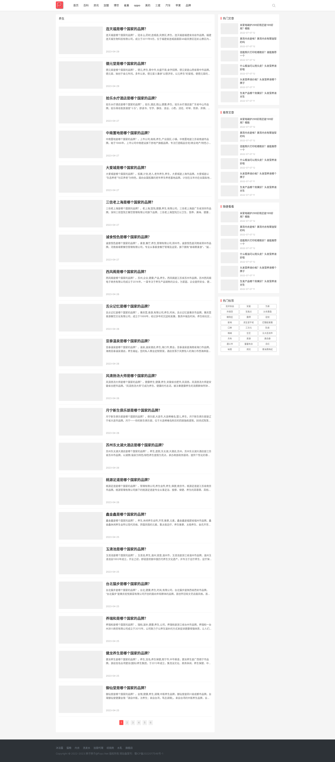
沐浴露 (59, 747)
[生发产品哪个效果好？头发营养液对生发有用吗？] (229, 93)
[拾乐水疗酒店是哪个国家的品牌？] (81, 109)
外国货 (230, 311)
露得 (249, 317)
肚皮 (267, 327)
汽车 (168, 5)
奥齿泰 (267, 338)
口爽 (230, 327)
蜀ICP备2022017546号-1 (148, 753)
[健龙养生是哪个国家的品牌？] (81, 664)
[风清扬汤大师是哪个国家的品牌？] (81, 387)
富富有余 (248, 344)
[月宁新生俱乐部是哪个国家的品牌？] (81, 422)
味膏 (230, 349)
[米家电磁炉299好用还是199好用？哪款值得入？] (229, 25)
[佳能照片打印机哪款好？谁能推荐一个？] (229, 52)
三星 (158, 5)
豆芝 (249, 333)
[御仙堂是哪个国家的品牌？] (81, 699)
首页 (76, 5)
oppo (137, 5)
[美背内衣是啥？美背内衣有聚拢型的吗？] (229, 39)
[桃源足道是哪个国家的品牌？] (81, 491)
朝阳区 (230, 317)
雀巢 (126, 5)
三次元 (248, 327)
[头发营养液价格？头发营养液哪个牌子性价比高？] (229, 79)
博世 (116, 5)
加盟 (106, 5)
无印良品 (230, 306)
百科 (86, 5)
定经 (267, 317)
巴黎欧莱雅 (267, 322)
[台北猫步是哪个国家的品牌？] (81, 595)
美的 (147, 5)
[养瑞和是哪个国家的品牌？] (81, 630)
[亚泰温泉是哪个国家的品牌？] (81, 352)
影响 (230, 322)
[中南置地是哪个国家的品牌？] (81, 144)
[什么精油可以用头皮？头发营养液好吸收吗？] (229, 66)
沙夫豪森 (267, 311)
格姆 (230, 333)
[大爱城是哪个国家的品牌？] (81, 179)
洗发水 (86, 747)
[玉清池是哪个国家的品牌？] (81, 560)
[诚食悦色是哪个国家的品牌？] (81, 248)
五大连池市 (267, 333)
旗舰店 (129, 747)
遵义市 (230, 344)
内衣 (77, 747)
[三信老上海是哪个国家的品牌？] (81, 213)
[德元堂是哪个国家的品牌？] (81, 75)
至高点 (248, 311)
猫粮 (68, 747)
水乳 (119, 747)
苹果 (178, 5)
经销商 (110, 747)
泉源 (249, 338)
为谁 (267, 306)
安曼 (249, 306)
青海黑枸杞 (267, 349)
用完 (249, 349)
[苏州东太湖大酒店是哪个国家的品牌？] (81, 456)
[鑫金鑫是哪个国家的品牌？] (81, 526)
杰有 (230, 338)
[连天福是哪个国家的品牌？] (81, 40)
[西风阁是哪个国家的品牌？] (81, 283)
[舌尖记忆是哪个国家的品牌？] (81, 318)
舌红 (267, 344)
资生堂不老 (248, 322)
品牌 (188, 5)
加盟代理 (98, 747)
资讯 (96, 5)
